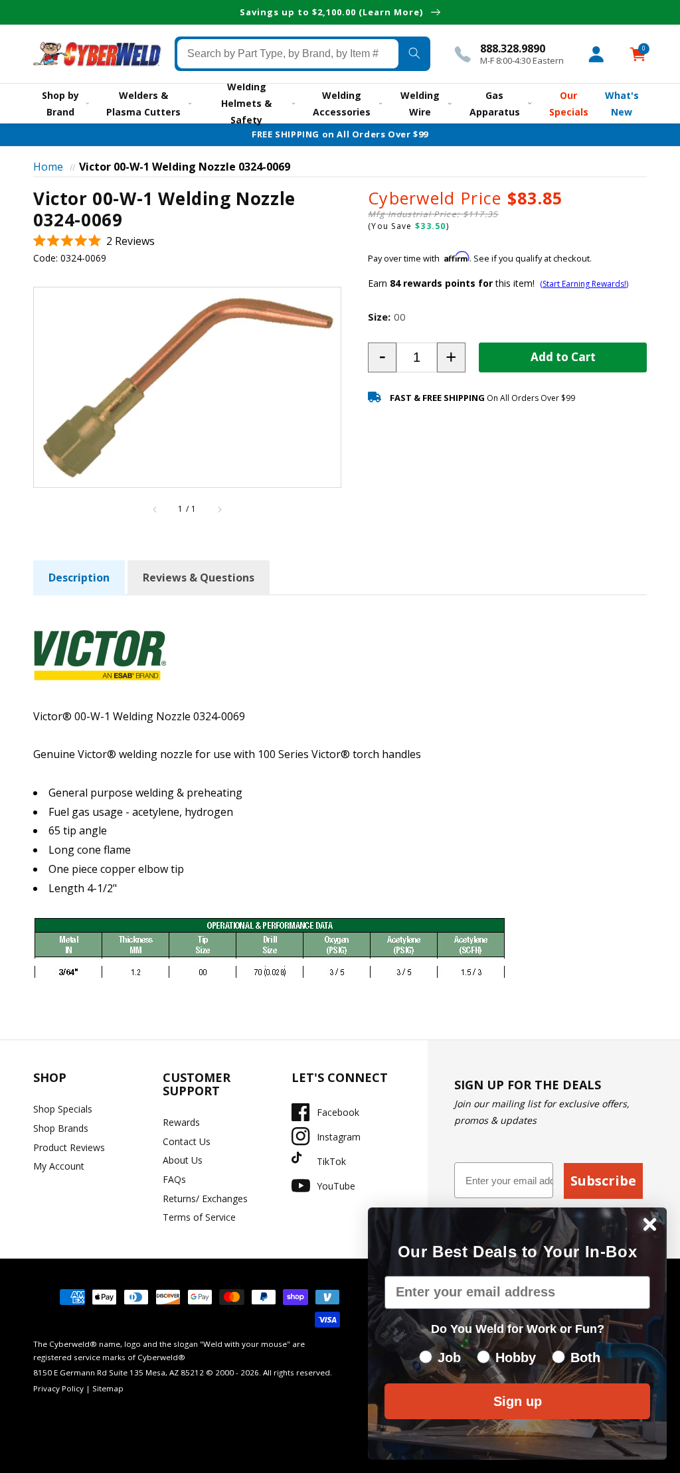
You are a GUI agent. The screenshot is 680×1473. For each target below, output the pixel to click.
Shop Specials (62, 1109)
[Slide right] (219, 509)
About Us (183, 1160)
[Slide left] (155, 509)
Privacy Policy (58, 1388)
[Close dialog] (649, 1224)
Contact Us (187, 1141)
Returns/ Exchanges (205, 1198)
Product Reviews (69, 1147)
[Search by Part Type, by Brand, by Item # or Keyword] (414, 53)
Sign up (517, 1401)
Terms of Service (199, 1217)
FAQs (174, 1179)
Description (79, 577)
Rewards (181, 1122)
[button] (94, 241)
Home (48, 166)
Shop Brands (60, 1128)
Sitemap (108, 1388)
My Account (58, 1166)
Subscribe (603, 1181)
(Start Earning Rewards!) (584, 283)
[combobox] (287, 53)
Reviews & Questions (198, 577)
